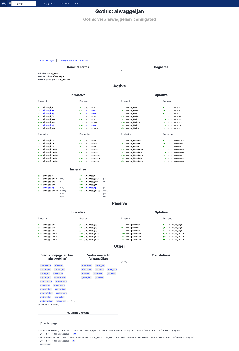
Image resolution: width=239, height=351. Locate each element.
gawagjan (86, 277)
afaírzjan (59, 265)
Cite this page (47, 60)
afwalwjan (58, 273)
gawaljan (99, 277)
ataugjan (99, 269)
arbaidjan (61, 301)
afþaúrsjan (45, 277)
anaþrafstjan (46, 293)
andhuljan (59, 297)
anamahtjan (61, 281)
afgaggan (99, 265)
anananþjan (59, 285)
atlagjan (85, 273)
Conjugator (48, 3)
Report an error (45, 344)
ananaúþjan (45, 289)
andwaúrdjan (46, 301)
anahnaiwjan (60, 277)
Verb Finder (65, 3)
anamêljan (45, 285)
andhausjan (45, 297)
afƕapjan (44, 273)
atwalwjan (98, 273)
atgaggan (112, 269)
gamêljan (111, 273)
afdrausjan (59, 269)
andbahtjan (61, 293)
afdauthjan (45, 269)
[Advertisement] (112, 39)
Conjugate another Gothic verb (74, 60)
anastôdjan (60, 289)
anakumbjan (46, 281)
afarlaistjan (45, 265)
